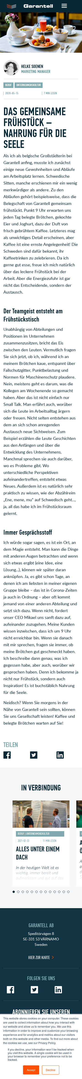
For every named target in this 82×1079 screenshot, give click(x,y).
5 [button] (32, 892)
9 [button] (50, 892)
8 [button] (45, 892)
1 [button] (14, 892)
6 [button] (36, 892)
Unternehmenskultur (28, 85)
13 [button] (68, 892)
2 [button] (18, 892)
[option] (41, 843)
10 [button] (55, 892)
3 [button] (23, 892)
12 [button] (64, 892)
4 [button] (27, 892)
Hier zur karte (39, 957)
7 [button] (41, 892)
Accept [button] (31, 1070)
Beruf (8, 85)
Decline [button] (50, 1070)
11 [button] (59, 892)
